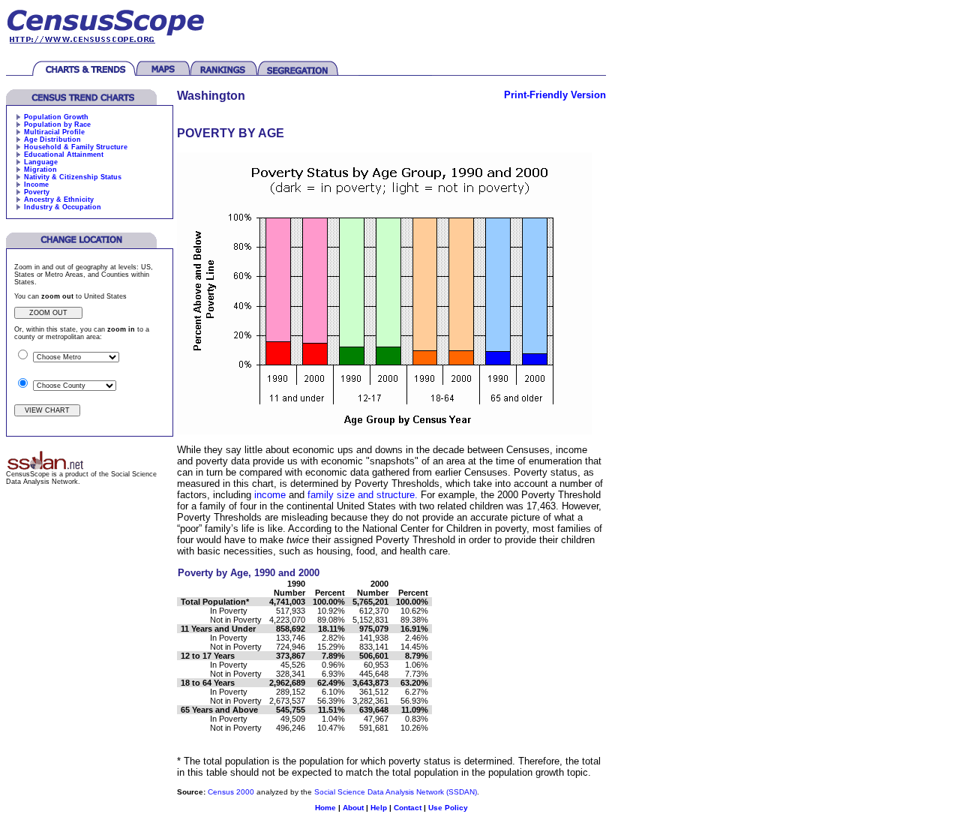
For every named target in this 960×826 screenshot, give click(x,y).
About (353, 807)
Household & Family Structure (76, 147)
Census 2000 (231, 792)
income (270, 494)
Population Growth (56, 117)
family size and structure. (363, 494)
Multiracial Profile (54, 132)
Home (325, 807)
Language (41, 162)
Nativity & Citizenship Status (73, 177)
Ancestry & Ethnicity (59, 199)
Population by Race (57, 124)
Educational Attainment (64, 154)
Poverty (37, 192)
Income (36, 184)
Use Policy (448, 807)
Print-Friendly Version (555, 95)
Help (378, 807)
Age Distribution (52, 139)
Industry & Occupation (62, 207)
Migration (40, 169)
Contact (408, 807)
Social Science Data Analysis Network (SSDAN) (395, 792)
